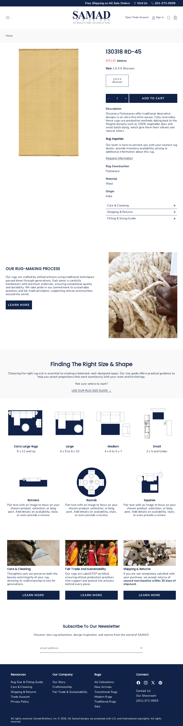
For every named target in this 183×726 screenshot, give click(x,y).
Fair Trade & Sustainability (70, 692)
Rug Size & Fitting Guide (27, 682)
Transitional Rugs (105, 692)
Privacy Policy (20, 702)
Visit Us (142, 3)
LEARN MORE (19, 305)
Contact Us (143, 691)
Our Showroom (146, 696)
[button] (38, 18)
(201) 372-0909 (147, 701)
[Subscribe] (141, 648)
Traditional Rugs (105, 702)
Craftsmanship (62, 687)
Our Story (59, 682)
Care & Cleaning (21, 687)
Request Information (119, 158)
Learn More (33, 595)
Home (9, 35)
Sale (97, 706)
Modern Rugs (103, 697)
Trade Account (20, 697)
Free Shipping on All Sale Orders (107, 3)
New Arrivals (103, 687)
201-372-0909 (165, 3)
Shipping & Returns (23, 692)
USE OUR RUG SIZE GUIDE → (92, 391)
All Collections (104, 682)
